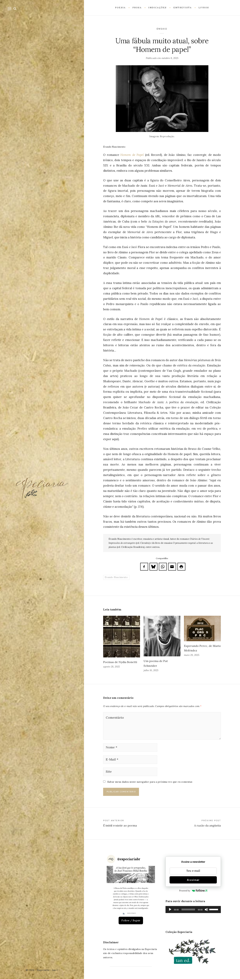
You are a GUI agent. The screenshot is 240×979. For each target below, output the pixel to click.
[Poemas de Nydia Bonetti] (121, 636)
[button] (131, 890)
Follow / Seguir (130, 920)
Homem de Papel (132, 155)
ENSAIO (162, 28)
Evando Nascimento (116, 577)
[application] (193, 909)
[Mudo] (206, 909)
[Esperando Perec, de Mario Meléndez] (202, 628)
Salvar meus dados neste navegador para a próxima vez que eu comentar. (150, 781)
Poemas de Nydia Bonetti (120, 662)
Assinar (193, 879)
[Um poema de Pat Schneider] (162, 636)
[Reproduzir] (170, 909)
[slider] (214, 909)
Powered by (184, 890)
